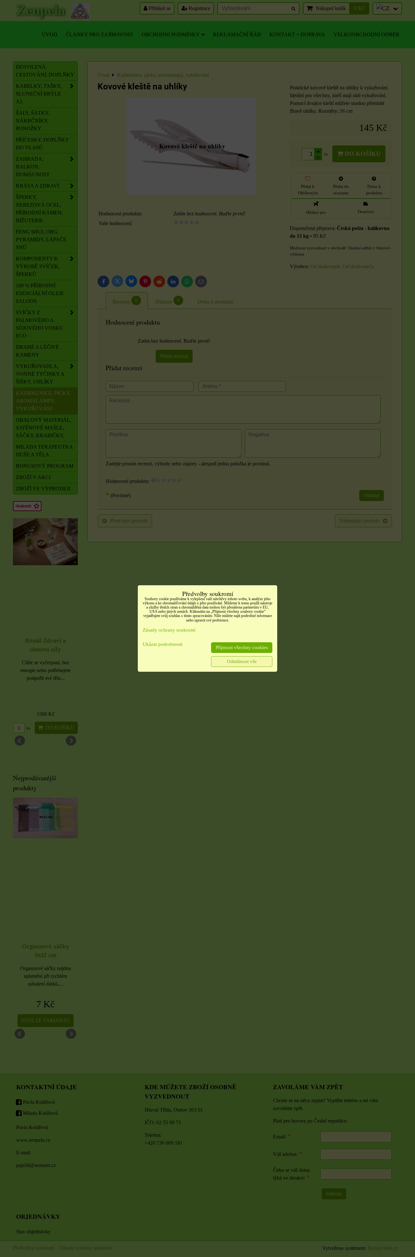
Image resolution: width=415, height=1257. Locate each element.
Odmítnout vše (242, 661)
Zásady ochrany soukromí (169, 630)
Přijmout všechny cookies (242, 647)
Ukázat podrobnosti (163, 644)
